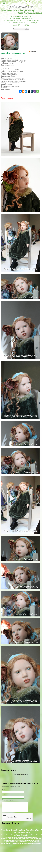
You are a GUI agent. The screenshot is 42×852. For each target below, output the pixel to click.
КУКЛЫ (7, 23)
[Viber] (34, 91)
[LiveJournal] (32, 91)
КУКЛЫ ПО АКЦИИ (32, 20)
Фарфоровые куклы (23, 832)
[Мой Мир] (26, 91)
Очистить (15, 823)
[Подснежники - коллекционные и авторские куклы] (21, 8)
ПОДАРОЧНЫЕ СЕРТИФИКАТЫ (21, 18)
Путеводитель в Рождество (21, 16)
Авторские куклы (24, 830)
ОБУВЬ (26, 25)
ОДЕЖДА (16, 25)
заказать (34, 51)
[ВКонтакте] (20, 91)
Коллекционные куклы (10, 830)
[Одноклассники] (23, 91)
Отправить (6, 823)
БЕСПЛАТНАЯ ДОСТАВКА (12, 20)
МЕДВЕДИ (33, 23)
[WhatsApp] (37, 91)
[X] (29, 91)
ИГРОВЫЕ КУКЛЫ (19, 23)
